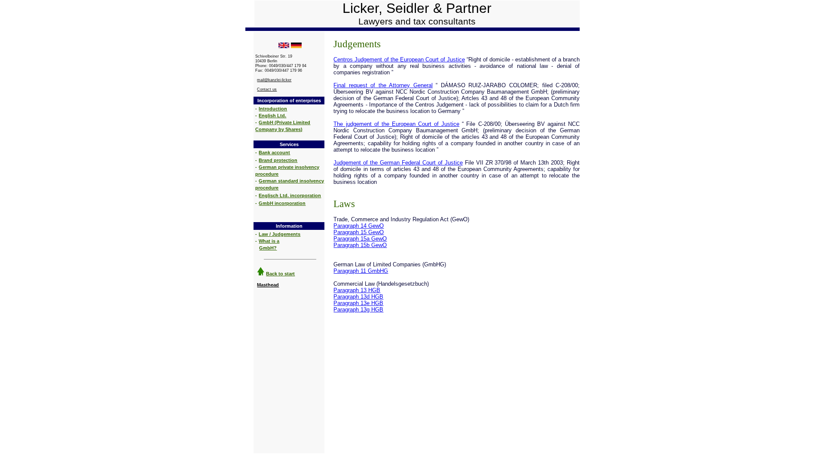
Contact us (267, 89)
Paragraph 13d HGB (358, 296)
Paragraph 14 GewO (358, 226)
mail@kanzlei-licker (274, 80)
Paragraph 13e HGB (358, 303)
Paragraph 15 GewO (358, 232)
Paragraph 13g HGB (358, 309)
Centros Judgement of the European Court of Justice (398, 59)
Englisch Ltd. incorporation (290, 195)
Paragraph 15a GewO (360, 238)
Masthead (268, 284)
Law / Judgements (279, 234)
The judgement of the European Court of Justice (396, 124)
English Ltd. (272, 115)
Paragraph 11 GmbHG (360, 271)
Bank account (274, 152)
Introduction (273, 108)
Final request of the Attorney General (383, 85)
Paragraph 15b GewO (360, 245)
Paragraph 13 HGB (356, 290)
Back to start (280, 273)
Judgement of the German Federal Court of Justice (397, 162)
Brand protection (278, 160)
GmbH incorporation (282, 203)
